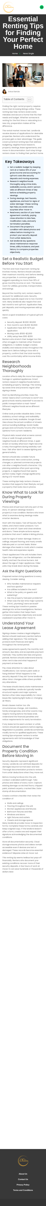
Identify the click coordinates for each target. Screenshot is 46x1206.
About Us (23, 1174)
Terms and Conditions (23, 1190)
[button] (42, 7)
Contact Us (23, 1179)
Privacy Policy (23, 1185)
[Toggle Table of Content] (28, 100)
